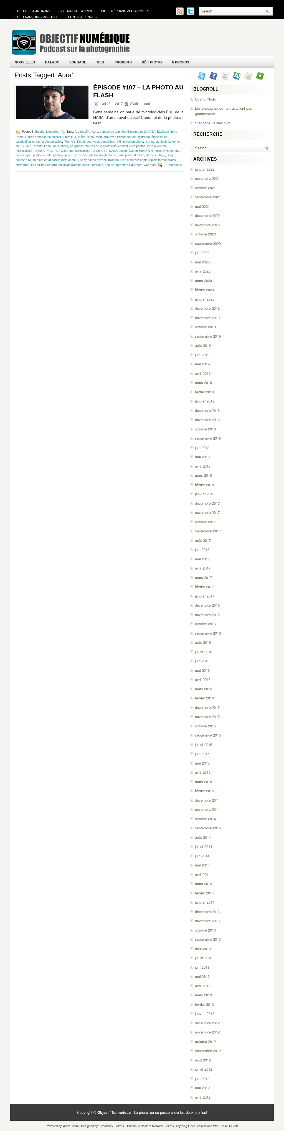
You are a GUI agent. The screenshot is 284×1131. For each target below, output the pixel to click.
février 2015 (204, 790)
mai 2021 (202, 206)
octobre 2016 (205, 623)
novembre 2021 (207, 178)
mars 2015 (203, 781)
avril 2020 (203, 271)
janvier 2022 (204, 169)
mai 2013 (202, 976)
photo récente (42, 155)
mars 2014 (203, 883)
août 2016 (203, 642)
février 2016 (204, 698)
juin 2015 (202, 753)
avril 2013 (203, 985)
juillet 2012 (203, 1069)
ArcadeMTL (82, 131)
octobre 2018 (205, 429)
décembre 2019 (207, 308)
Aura (95, 131)
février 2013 (204, 1004)
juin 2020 (202, 252)
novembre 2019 (207, 317)
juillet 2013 (203, 957)
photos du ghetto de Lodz (106, 155)
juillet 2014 (203, 846)
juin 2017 (202, 549)
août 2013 (203, 948)
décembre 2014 (207, 800)
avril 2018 (203, 466)
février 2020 (204, 289)
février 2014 (204, 893)
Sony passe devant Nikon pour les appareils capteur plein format (123, 159)
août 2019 (203, 345)
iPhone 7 (69, 141)
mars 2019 (203, 382)
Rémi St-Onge (155, 155)
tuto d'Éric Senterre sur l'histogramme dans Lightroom (67, 164)
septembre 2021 (208, 196)
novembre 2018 (207, 419)
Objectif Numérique (167, 150)
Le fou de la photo (56, 146)
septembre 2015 (208, 735)
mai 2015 (202, 763)
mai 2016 (202, 670)
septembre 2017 (208, 531)
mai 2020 (202, 262)
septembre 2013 (208, 939)
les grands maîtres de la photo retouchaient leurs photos (107, 146)
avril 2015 (203, 772)
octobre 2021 (205, 187)
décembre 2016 (207, 605)
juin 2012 (202, 1078)
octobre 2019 (205, 326)
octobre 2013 (205, 930)
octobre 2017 (205, 521)
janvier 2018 (204, 493)
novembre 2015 (207, 716)
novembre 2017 (207, 512)
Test (100, 62)
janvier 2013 (204, 1013)
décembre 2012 (207, 1022)
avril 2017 (203, 568)
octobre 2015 (205, 726)
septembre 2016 (208, 633)
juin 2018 (202, 447)
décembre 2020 (207, 215)
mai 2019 (202, 363)
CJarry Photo (205, 99)
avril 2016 (203, 679)
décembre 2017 (207, 503)
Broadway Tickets (112, 1126)
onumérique (23, 155)
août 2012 (203, 1060)
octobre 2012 (205, 1041)
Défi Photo (152, 62)
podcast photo (134, 155)
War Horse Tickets (226, 1126)
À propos (180, 62)
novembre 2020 (207, 224)
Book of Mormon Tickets (157, 1126)
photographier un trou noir (70, 155)
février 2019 (204, 391)
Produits (123, 62)
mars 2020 (203, 280)
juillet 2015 (203, 744)
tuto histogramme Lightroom (123, 164)
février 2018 (204, 484)
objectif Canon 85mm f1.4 (136, 150)
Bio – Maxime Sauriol (76, 11)
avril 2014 (203, 874)
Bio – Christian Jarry (32, 11)
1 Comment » (173, 164)
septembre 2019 (208, 336)
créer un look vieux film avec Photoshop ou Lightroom (114, 137)
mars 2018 (203, 475)
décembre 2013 (207, 911)
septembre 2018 (208, 438)
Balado (52, 62)
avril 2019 (203, 373)
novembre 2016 (207, 614)
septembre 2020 (208, 243)
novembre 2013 (207, 920)
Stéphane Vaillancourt (212, 122)
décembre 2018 (207, 410)
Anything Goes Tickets (191, 1126)
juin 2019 (202, 354)
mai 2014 (202, 865)
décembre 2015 (207, 707)
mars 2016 (203, 688)
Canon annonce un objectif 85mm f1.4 (50, 137)
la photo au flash (156, 141)
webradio (150, 164)
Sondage (77, 62)
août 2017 (203, 540)
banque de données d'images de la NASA (127, 131)
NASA (113, 150)
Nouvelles (25, 62)
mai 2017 (202, 558)
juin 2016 (202, 660)
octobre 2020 (205, 234)
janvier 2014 (204, 902)
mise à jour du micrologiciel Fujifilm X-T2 (80, 150)
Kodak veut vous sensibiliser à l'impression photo (110, 141)
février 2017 (204, 586)
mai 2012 (202, 1087)
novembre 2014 (207, 809)
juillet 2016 (203, 651)
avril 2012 (203, 1097)
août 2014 (203, 837)
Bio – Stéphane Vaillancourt (125, 11)
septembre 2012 (208, 1050)
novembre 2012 (207, 1032)
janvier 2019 (204, 401)
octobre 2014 (205, 818)
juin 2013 (202, 967)
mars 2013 (203, 994)
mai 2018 (202, 456)
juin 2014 (202, 855)
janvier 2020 (204, 299)
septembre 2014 (208, 827)
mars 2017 (203, 577)
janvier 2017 (204, 596)
